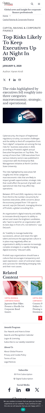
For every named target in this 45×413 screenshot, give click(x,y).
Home (5, 15)
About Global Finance (13, 351)
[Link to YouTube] (28, 390)
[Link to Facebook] (9, 390)
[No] (42, 406)
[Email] (20, 80)
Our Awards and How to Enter (17, 331)
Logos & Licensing (12, 338)
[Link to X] (37, 390)
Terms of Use (10, 358)
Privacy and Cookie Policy (15, 355)
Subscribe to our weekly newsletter (19, 342)
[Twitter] (5, 80)
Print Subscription (24, 374)
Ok (23, 409)
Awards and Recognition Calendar (19, 335)
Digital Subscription (24, 378)
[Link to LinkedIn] (18, 390)
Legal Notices (10, 362)
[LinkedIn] (15, 80)
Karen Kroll (17, 71)
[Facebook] (10, 80)
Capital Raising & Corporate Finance (18, 19)
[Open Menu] (39, 4)
